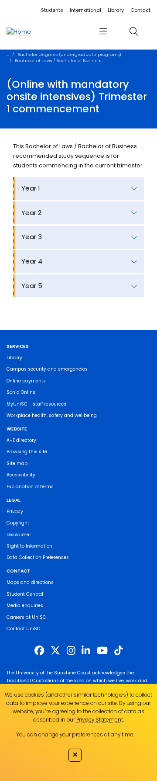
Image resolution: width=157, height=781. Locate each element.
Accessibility (21, 475)
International (85, 10)
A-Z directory (21, 440)
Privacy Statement (99, 719)
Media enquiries (25, 605)
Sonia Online (21, 392)
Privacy (15, 511)
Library (116, 10)
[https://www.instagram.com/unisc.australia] (71, 650)
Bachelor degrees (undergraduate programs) (69, 54)
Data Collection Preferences (38, 557)
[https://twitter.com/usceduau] (55, 650)
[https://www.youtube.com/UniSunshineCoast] (102, 650)
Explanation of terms (30, 486)
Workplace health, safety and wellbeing (52, 415)
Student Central (25, 594)
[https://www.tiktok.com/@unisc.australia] (118, 650)
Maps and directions (30, 582)
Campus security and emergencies (47, 369)
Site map (17, 463)
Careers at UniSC (26, 617)
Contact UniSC (24, 628)
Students (52, 10)
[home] (19, 31)
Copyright (18, 523)
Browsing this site (27, 451)
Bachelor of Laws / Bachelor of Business (58, 60)
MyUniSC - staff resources (36, 404)
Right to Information (29, 546)
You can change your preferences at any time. (75, 734)
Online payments (26, 381)
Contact (140, 10)
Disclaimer (19, 534)
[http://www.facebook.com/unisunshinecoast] (39, 650)
